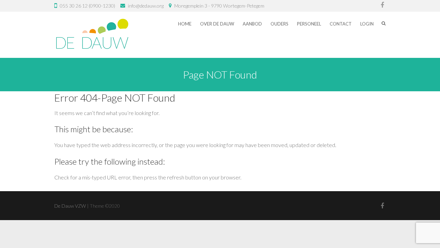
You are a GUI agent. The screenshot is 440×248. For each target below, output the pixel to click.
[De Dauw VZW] (92, 34)
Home (184, 24)
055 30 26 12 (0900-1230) (87, 6)
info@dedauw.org (146, 6)
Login (367, 24)
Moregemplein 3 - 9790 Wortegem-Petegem (219, 6)
